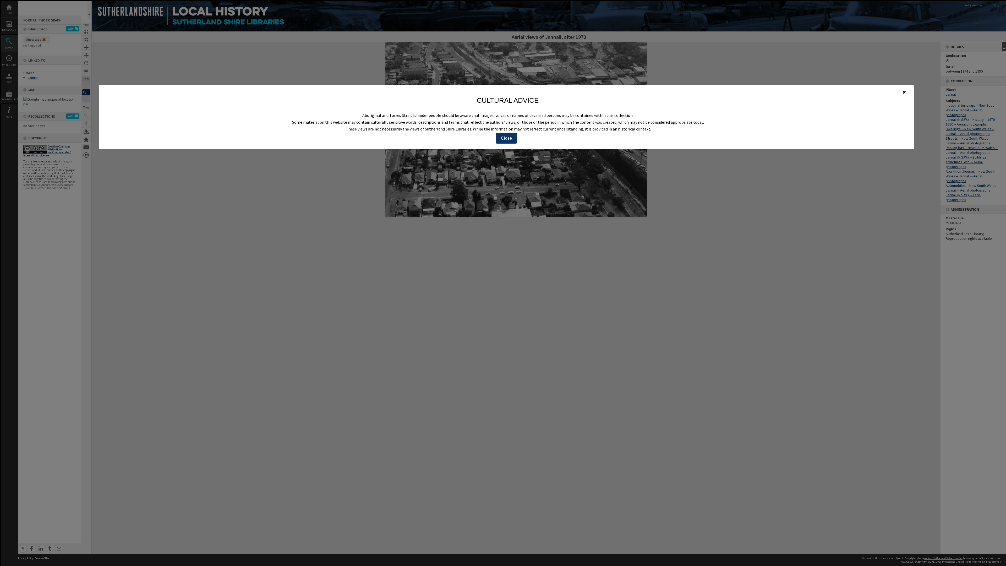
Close (506, 138)
